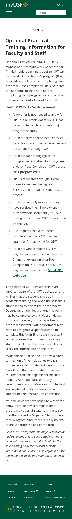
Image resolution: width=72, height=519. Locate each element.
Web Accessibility (54, 497)
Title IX (48, 484)
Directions (29, 484)
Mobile (11, 491)
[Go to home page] (36, 510)
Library (11, 497)
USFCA (11, 484)
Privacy (48, 491)
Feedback (29, 497)
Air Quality (29, 491)
